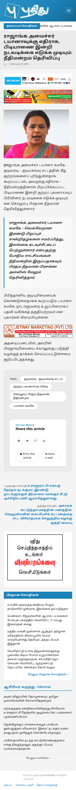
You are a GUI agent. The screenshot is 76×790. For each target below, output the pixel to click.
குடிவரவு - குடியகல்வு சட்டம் (43, 379)
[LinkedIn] (44, 441)
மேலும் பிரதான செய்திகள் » (48, 674)
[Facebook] (18, 441)
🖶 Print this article (27, 456)
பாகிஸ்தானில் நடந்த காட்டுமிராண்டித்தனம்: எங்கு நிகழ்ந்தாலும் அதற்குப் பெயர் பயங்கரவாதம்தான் (34, 745)
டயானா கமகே (23, 406)
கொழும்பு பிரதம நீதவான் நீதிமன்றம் (31, 396)
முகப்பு (8, 785)
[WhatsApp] (35, 441)
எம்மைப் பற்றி (24, 785)
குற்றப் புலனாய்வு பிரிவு (30, 386)
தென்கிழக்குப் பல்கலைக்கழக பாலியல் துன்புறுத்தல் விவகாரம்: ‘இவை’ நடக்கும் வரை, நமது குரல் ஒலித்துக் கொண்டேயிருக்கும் (36, 729)
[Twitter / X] (27, 441)
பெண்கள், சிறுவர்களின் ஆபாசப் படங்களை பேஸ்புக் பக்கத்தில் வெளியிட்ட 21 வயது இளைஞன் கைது (37, 620)
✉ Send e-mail (49, 456)
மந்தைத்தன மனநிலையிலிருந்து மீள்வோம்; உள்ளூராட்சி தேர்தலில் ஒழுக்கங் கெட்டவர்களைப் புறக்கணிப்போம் (38, 713)
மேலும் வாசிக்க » (38, 758)
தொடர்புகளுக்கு (47, 785)
